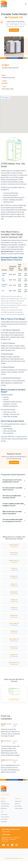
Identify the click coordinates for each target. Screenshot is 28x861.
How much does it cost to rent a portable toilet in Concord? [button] (12, 481)
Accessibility (4, 821)
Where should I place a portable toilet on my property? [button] (12, 512)
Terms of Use (4, 814)
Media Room (4, 808)
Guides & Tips (18, 801)
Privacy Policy (4, 819)
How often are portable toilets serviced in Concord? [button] (12, 496)
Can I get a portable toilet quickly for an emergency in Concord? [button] (12, 520)
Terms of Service (5, 816)
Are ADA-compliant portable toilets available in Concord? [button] (13, 504)
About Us (3, 801)
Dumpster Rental (14, 699)
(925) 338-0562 (9, 436)
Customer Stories (5, 803)
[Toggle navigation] (26, 4)
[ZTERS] (4, 4)
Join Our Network (5, 806)
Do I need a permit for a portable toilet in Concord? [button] (12, 489)
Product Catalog (19, 808)
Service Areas (18, 806)
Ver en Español (5, 794)
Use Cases (17, 803)
